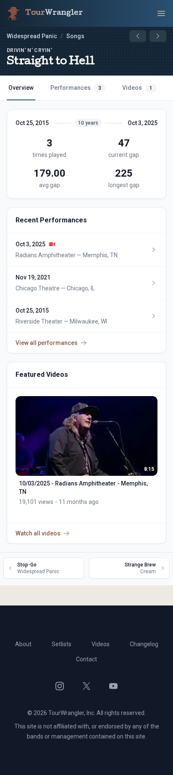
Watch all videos (38, 533)
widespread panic (32, 36)
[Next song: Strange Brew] (157, 36)
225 (124, 173)
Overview (21, 87)
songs (75, 36)
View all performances (47, 342)
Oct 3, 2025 (142, 123)
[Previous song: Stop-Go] (137, 36)
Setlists (61, 644)
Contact (86, 659)
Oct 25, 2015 (32, 123)
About (23, 644)
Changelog (144, 644)
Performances (75, 87)
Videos (137, 87)
